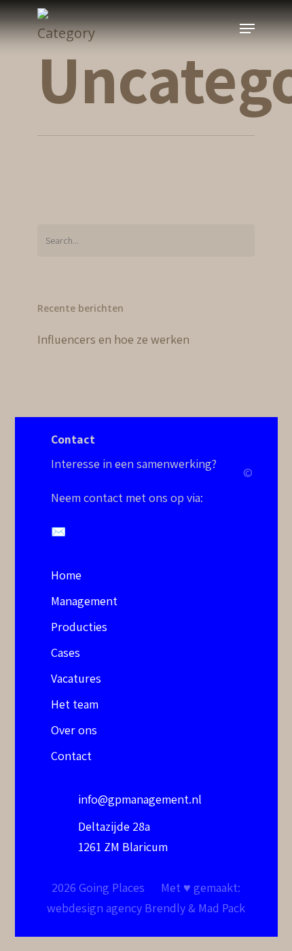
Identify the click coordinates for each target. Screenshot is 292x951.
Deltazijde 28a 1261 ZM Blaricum (123, 837)
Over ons (74, 730)
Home (66, 575)
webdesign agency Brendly (117, 908)
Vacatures (76, 678)
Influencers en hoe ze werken (113, 339)
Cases (65, 652)
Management (84, 601)
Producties (79, 626)
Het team (74, 704)
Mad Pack (221, 908)
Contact (71, 756)
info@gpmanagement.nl (140, 799)
